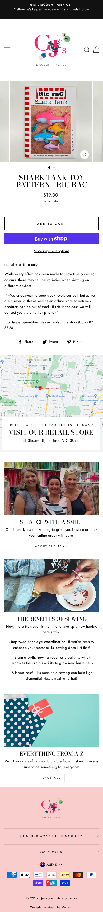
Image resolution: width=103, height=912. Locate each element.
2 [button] (54, 168)
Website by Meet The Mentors (51, 907)
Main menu (51, 852)
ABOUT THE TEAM (51, 546)
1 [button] (49, 167)
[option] (51, 7)
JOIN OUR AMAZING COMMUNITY (51, 836)
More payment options (51, 250)
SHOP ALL (52, 778)
